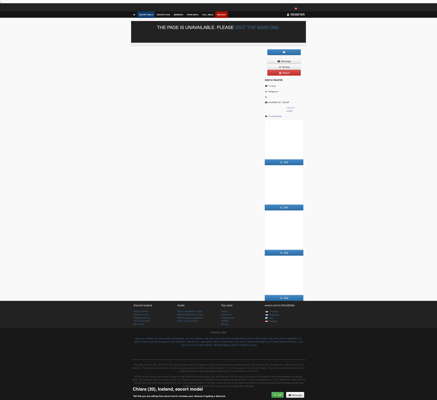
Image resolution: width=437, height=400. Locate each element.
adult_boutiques (142, 341)
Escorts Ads (163, 14)
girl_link (154, 341)
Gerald (224, 311)
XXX (285, 162)
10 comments (275, 116)
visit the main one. (257, 27)
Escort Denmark (142, 320)
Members (178, 14)
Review (285, 67)
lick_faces (220, 338)
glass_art (139, 338)
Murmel (224, 324)
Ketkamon (226, 314)
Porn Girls (192, 14)
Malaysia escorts (142, 317)
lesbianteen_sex (181, 338)
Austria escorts (141, 314)
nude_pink (185, 344)
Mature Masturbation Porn (190, 314)
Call (279, 395)
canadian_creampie (185, 341)
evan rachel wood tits (187, 320)
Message (285, 61)
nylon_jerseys (165, 338)
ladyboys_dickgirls (213, 344)
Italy (271, 317)
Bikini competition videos (189, 311)
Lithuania (273, 311)
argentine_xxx (295, 338)
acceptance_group (248, 344)
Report (286, 72)
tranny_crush (296, 341)
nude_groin (209, 338)
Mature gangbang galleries (190, 317)
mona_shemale (247, 341)
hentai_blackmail (281, 341)
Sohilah (224, 320)
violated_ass (151, 338)
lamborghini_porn (264, 341)
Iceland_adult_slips (263, 338)
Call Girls (207, 14)
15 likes (272, 86)
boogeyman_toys (166, 341)
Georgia (273, 321)
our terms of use (241, 364)
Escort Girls (146, 14)
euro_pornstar (280, 338)
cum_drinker (197, 344)
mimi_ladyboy (196, 338)
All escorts (139, 324)
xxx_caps (200, 341)
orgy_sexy (234, 341)
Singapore (274, 314)
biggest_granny (230, 344)
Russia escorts (141, 311)
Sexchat (221, 14)
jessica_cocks (246, 338)
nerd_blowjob (232, 338)
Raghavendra (227, 317)
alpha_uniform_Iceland (217, 341)
